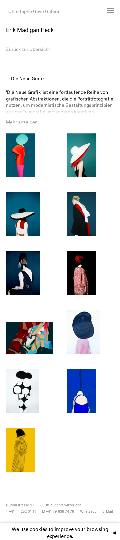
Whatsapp (88, 511)
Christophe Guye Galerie (34, 10)
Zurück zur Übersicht (28, 48)
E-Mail (107, 511)
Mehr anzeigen (22, 121)
